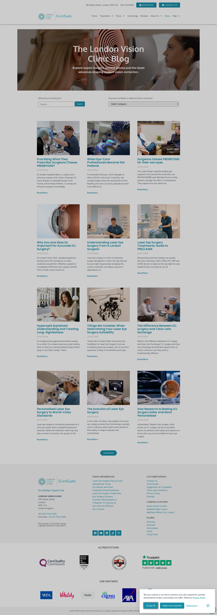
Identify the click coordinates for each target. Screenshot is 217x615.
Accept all (150, 605)
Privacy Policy (199, 597)
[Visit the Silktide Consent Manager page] (208, 606)
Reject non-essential (172, 605)
